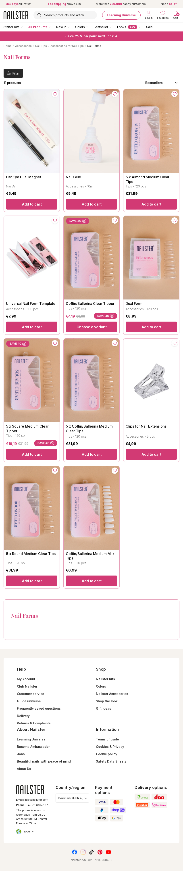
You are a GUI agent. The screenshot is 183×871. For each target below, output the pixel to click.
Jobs (21, 754)
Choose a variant (92, 327)
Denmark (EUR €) (71, 798)
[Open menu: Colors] (90, 26)
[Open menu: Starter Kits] (24, 26)
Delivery (23, 716)
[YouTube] (108, 852)
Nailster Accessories (112, 694)
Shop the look (107, 701)
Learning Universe (121, 15)
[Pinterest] (100, 852)
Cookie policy (106, 754)
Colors (80, 27)
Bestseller (101, 27)
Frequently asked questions (39, 708)
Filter (16, 73)
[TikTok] (91, 852)
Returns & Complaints (34, 723)
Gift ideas (103, 708)
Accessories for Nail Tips (67, 46)
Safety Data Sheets (111, 761)
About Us (24, 769)
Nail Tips (41, 46)
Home (8, 46)
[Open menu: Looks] (142, 26)
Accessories (23, 46)
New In (61, 27)
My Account (26, 679)
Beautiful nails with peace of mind (44, 761)
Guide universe (29, 701)
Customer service (30, 694)
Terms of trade (107, 739)
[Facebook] (74, 852)
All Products (37, 27)
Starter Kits (11, 27)
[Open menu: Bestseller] (113, 26)
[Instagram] (83, 852)
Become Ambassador (33, 746)
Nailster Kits (105, 679)
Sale (149, 27)
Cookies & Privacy (110, 746)
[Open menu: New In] (71, 26)
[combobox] (65, 15)
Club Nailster (27, 686)
